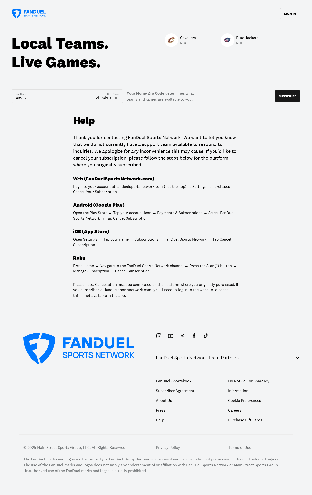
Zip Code (21, 94)
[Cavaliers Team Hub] (146, 18)
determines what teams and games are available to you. (160, 95)
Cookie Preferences (244, 400)
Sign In (290, 13)
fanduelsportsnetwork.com (139, 186)
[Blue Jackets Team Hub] (166, 18)
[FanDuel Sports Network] (29, 13)
